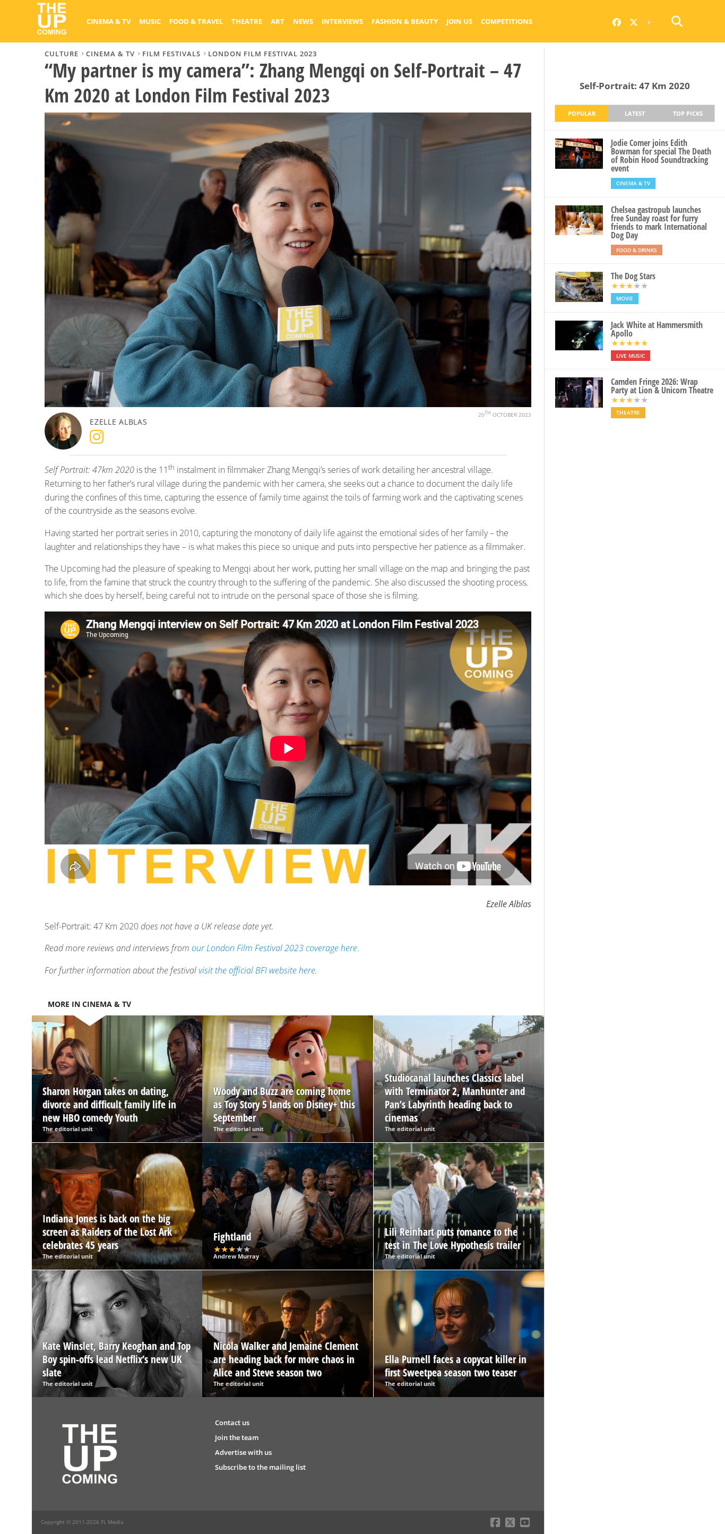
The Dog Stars (633, 276)
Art (277, 21)
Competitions (506, 21)
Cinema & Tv (109, 21)
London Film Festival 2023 (262, 53)
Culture (62, 53)
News (303, 21)
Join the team (236, 1437)
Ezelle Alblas (118, 422)
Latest (635, 113)
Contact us (232, 1422)
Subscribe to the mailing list (260, 1467)
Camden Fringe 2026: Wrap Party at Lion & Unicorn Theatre (662, 385)
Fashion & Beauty (405, 21)
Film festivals (171, 53)
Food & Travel (196, 21)
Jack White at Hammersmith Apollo (657, 329)
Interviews (342, 21)
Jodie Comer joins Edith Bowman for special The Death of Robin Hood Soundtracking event (661, 156)
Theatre (246, 21)
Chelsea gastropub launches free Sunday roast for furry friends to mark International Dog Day (659, 222)
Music (150, 21)
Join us (459, 21)
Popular (581, 113)
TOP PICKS (688, 113)
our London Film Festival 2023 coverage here (274, 948)
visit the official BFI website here (256, 970)
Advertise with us (243, 1452)
